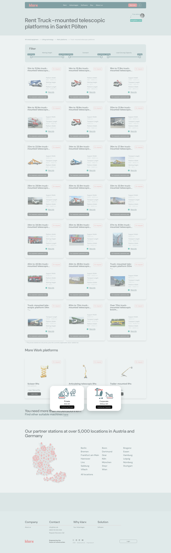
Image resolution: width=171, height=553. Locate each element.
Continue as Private (67, 407)
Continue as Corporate (104, 407)
